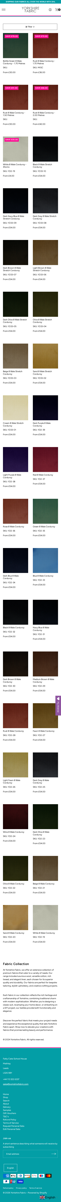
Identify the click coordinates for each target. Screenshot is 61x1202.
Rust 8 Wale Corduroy (13, 731)
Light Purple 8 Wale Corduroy (12, 476)
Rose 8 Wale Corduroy (13, 526)
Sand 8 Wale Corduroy (13, 933)
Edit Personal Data (11, 1129)
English (10, 1168)
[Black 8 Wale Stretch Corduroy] (45, 149)
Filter (30, 26)
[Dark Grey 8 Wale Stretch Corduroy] (45, 200)
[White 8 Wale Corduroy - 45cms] (15, 149)
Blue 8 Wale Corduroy (43, 576)
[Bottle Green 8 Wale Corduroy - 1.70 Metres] (15, 45)
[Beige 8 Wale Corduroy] (45, 868)
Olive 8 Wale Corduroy (13, 883)
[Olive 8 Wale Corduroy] (15, 868)
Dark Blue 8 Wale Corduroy (11, 577)
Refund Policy (9, 1119)
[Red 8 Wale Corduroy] (45, 459)
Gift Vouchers (9, 1113)
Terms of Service (11, 1123)
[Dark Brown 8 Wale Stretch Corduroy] (15, 252)
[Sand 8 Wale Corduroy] (15, 917)
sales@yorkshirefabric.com (15, 1084)
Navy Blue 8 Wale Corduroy (41, 628)
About (6, 1103)
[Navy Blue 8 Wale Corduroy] (45, 612)
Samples (7, 1110)
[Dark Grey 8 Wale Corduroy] (45, 765)
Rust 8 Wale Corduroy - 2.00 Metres (44, 113)
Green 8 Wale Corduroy (44, 526)
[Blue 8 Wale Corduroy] (45, 560)
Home (6, 1094)
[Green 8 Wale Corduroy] (45, 511)
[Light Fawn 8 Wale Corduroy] (15, 765)
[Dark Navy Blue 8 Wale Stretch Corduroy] (15, 200)
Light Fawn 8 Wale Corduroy (11, 781)
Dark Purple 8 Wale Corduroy (42, 424)
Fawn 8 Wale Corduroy (43, 731)
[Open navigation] (3, 10)
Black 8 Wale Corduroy (13, 627)
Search (6, 1100)
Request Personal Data (13, 1126)
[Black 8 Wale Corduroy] (15, 612)
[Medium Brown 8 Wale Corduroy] (45, 664)
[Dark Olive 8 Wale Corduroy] (45, 816)
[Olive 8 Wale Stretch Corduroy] (45, 304)
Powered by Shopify (37, 1192)
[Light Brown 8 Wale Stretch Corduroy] (45, 252)
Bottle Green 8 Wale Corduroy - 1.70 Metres (14, 62)
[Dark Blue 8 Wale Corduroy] (15, 560)
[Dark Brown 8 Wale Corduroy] (15, 664)
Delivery (6, 1107)
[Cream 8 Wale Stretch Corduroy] (15, 407)
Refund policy (8, 1188)
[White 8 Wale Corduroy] (45, 917)
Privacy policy (21, 1188)
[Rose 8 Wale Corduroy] (15, 511)
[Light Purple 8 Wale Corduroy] (15, 459)
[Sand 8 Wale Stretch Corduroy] (45, 356)
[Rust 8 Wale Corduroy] (15, 715)
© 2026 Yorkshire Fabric (14, 1192)
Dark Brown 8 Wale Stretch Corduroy (12, 269)
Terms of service (35, 1188)
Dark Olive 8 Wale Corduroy (41, 833)
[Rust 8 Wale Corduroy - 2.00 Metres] (45, 97)
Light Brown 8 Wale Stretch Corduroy (42, 269)
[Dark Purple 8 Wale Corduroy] (45, 407)
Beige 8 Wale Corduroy (43, 883)
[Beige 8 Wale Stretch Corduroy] (15, 356)
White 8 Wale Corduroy (44, 933)
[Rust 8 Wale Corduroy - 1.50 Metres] (15, 97)
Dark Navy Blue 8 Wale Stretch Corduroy (13, 217)
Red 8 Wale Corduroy (43, 475)
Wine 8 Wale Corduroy (13, 832)
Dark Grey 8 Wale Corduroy (41, 781)
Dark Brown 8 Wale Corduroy (12, 680)
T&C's (6, 1116)
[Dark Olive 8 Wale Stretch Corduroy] (15, 304)
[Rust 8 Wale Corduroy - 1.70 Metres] (45, 45)
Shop (5, 1097)
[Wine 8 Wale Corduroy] (15, 816)
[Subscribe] (54, 1154)
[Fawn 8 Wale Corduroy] (45, 715)
